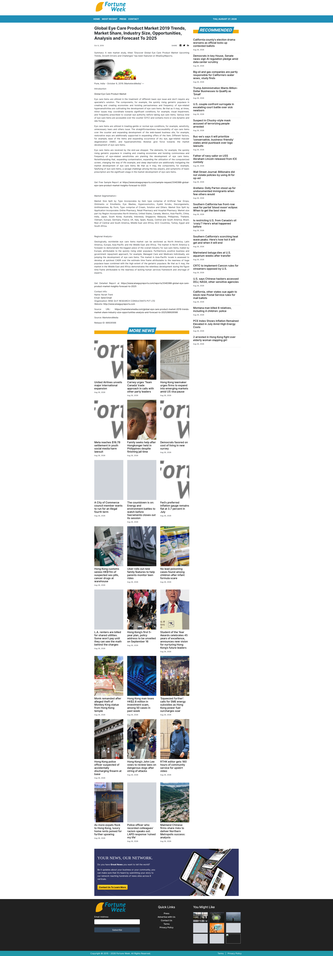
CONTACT (133, 19)
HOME (96, 19)
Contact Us (166, 920)
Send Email (106, 297)
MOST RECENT (109, 19)
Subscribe (117, 930)
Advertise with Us (166, 917)
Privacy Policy (166, 927)
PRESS (123, 19)
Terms (167, 924)
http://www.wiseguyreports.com (119, 304)
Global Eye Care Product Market (110, 94)
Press (166, 913)
